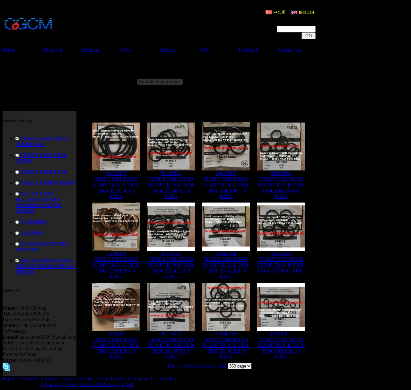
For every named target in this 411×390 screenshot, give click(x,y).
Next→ (209, 365)
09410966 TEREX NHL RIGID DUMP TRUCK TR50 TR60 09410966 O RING (281, 184)
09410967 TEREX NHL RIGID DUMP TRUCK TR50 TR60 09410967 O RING (225, 184)
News (127, 50)
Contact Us (289, 50)
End (222, 365)
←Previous (189, 365)
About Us (52, 50)
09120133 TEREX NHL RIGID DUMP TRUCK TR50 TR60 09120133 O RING (171, 265)
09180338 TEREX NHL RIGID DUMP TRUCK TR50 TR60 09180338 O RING (225, 345)
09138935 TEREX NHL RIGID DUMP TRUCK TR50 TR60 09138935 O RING (171, 184)
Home (9, 50)
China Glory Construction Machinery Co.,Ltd (87, 384)
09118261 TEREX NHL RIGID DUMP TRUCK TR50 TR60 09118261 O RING (281, 345)
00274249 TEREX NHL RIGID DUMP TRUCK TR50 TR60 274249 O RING (281, 262)
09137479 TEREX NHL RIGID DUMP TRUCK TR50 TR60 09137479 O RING (171, 345)
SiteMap (168, 378)
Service (167, 50)
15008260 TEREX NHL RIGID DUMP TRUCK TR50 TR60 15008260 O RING (115, 265)
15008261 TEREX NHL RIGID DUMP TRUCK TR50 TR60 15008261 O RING (115, 345)
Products (90, 50)
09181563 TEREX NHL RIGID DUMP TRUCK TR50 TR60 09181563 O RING (115, 184)
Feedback (248, 50)
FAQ (204, 50)
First (172, 365)
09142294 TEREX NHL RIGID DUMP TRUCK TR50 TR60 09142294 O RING (225, 265)
